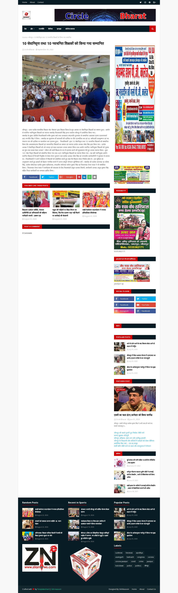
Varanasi (129, 553)
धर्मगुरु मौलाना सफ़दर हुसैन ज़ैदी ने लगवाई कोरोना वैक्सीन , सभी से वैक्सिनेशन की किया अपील (140, 474)
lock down (119, 566)
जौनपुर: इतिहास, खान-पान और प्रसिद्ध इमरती (129, 438)
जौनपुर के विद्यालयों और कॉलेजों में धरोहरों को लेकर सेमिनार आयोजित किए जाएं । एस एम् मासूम (134, 442)
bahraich (130, 557)
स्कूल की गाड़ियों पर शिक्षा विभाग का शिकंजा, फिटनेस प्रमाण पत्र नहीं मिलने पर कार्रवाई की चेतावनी (66, 212)
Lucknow (118, 553)
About (32, 2)
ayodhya (139, 553)
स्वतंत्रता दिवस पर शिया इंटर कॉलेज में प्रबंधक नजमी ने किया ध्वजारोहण (93, 522)
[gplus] (154, 2)
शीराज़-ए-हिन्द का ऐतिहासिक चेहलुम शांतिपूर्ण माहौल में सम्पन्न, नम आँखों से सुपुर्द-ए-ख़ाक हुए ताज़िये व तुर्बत (95, 536)
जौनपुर (31, 37)
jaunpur (150, 561)
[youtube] (146, 304)
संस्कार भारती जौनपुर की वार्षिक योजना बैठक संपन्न (95, 510)
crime (141, 561)
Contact (41, 2)
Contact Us (151, 589)
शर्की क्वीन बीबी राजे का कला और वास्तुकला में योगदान (132, 446)
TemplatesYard (43, 589)
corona (151, 557)
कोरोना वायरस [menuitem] (70, 29)
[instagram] (145, 2)
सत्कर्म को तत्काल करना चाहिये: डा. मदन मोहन (48, 522)
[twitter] (140, 2)
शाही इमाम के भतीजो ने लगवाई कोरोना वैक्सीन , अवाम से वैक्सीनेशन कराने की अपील (141, 486)
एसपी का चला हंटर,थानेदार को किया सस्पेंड (133, 415)
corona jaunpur (121, 561)
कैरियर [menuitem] (50, 29)
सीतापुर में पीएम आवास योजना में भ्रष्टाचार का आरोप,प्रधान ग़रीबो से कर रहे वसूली (141, 356)
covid (133, 561)
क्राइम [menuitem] (59, 29)
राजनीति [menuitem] (41, 29)
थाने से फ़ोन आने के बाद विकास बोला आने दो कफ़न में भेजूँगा (141, 344)
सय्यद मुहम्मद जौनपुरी (121, 435)
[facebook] (124, 298)
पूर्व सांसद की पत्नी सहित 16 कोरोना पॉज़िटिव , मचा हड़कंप (141, 461)
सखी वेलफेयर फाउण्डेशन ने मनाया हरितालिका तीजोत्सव (94, 211)
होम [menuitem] (32, 29)
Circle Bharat (29, 49)
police (129, 566)
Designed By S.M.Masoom (119, 589)
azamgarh (119, 557)
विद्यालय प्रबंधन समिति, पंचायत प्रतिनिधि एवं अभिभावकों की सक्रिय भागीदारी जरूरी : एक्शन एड (34, 212)
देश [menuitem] (25, 29)
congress (140, 557)
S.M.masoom (56, 589)
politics (138, 566)
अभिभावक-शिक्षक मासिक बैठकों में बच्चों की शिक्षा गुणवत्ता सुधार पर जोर (48, 534)
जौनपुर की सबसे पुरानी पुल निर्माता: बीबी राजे (129, 432)
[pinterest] (149, 2)
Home (24, 2)
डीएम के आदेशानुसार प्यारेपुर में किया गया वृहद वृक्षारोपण (141, 368)
